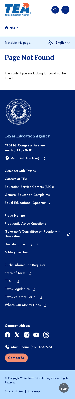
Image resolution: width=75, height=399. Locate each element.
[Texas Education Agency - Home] (18, 9)
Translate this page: (18, 42)
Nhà (12, 28)
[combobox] (62, 42)
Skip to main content (14, 3)
